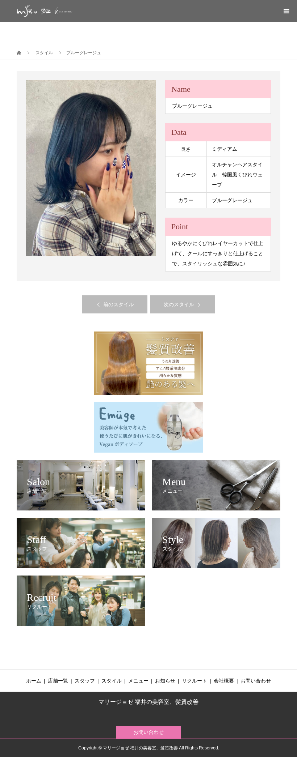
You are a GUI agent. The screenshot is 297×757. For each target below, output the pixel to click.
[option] (91, 168)
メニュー (138, 681)
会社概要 (224, 681)
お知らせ (165, 681)
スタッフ (85, 681)
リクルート (194, 681)
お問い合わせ (255, 681)
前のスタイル (118, 304)
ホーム (33, 681)
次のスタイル (179, 304)
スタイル (111, 681)
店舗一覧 (58, 681)
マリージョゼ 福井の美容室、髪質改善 (148, 702)
